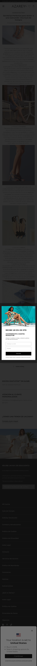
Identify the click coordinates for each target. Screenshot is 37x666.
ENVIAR (18, 353)
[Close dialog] (34, 307)
